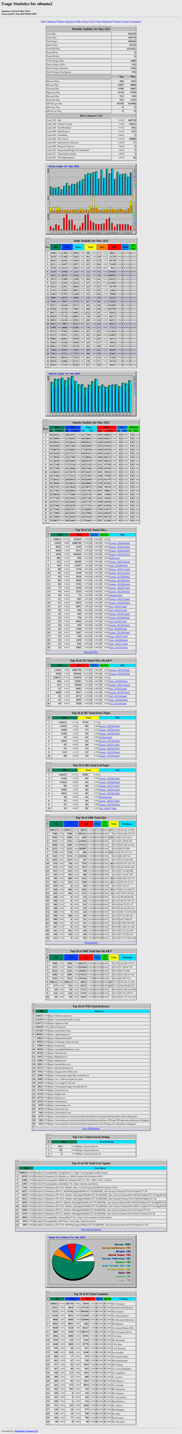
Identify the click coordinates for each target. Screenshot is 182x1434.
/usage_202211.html (120, 569)
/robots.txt (115, 558)
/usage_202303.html (120, 546)
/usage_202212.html (120, 573)
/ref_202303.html (118, 621)
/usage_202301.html (120, 550)
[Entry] (86, 21)
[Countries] (135, 21)
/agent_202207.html (120, 614)
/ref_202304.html (118, 703)
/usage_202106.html (120, 602)
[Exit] (93, 21)
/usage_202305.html (120, 554)
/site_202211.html (119, 643)
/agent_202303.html (120, 625)
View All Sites (91, 942)
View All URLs (91, 652)
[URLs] (78, 21)
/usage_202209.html (120, 580)
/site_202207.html (119, 636)
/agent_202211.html (120, 599)
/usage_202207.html (120, 587)
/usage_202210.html (120, 561)
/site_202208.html (119, 640)
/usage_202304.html (120, 543)
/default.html (116, 595)
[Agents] (126, 21)
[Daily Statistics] (49, 21)
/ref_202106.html (118, 696)
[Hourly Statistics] (66, 21)
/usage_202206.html (120, 591)
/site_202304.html (119, 565)
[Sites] (99, 21)
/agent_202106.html (120, 632)
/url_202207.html (118, 610)
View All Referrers (91, 1128)
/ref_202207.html (118, 606)
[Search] (117, 21)
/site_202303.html (119, 647)
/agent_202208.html (120, 617)
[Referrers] (108, 21)
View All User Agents (91, 1229)
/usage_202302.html (120, 584)
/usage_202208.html (120, 576)
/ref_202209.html (118, 628)
